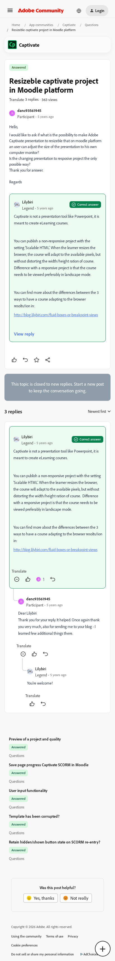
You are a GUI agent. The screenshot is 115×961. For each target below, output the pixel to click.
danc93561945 (29, 110)
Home (16, 25)
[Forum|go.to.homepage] (41, 10)
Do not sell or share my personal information (42, 954)
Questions (92, 25)
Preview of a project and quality (35, 739)
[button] (10, 12)
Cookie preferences (24, 945)
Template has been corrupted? (34, 816)
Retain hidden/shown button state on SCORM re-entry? (54, 842)
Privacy (73, 936)
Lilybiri (27, 202)
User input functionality (28, 790)
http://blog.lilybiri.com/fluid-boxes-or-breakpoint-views (56, 314)
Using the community (26, 936)
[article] (57, 507)
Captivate (69, 25)
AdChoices (90, 954)
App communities (41, 25)
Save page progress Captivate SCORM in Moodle (48, 764)
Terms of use (54, 936)
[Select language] (79, 10)
